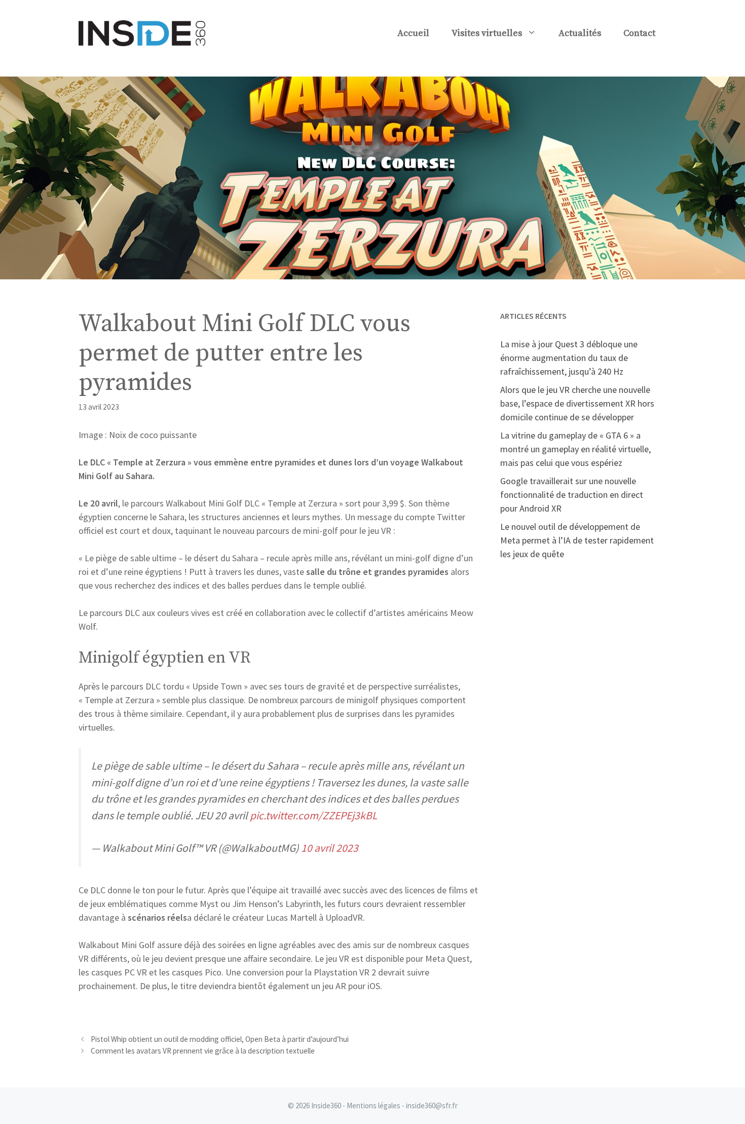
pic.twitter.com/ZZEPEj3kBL (313, 815)
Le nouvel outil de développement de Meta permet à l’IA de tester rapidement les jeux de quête (577, 540)
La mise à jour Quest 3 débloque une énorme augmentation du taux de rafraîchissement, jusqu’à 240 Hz (569, 357)
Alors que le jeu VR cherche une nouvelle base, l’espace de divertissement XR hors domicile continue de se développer (577, 403)
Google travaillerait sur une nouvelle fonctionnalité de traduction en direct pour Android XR (571, 494)
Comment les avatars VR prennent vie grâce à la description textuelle (203, 1051)
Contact (639, 33)
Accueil (413, 33)
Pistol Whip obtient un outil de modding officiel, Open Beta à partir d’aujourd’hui (220, 1039)
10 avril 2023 (329, 848)
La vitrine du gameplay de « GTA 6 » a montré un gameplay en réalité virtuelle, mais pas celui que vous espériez (575, 448)
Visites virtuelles (487, 33)
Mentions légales (373, 1105)
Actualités (579, 33)
